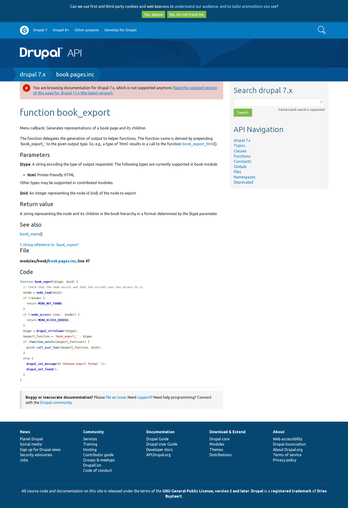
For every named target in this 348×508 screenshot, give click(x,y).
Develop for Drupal (120, 30)
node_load (43, 292)
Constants (242, 161)
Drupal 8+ (61, 30)
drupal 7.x (32, 74)
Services (90, 439)
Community (93, 432)
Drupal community (56, 402)
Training (90, 444)
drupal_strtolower (50, 331)
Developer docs (159, 449)
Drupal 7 (40, 30)
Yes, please (153, 14)
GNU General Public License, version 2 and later (205, 491)
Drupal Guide (157, 439)
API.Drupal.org (158, 455)
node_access (40, 314)
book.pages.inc (75, 74)
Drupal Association (289, 444)
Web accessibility (287, 439)
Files (237, 172)
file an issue (116, 397)
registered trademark (291, 491)
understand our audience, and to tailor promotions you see (226, 6)
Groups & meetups (99, 460)
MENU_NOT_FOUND (49, 303)
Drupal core (219, 439)
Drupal (257, 491)
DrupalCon (92, 465)
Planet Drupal (31, 439)
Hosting (90, 449)
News (25, 432)
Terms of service (287, 455)
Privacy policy (284, 460)
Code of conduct (97, 470)
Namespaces (244, 177)
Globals (240, 166)
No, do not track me (187, 14)
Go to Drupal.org (24, 30)
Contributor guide (98, 455)
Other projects (87, 30)
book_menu (30, 234)
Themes (216, 449)
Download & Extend (227, 432)
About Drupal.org (288, 449)
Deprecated (243, 182)
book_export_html (198, 144)
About (279, 432)
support (144, 397)
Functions (242, 156)
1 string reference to (49, 245)
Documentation (160, 432)
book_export (44, 281)
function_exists (42, 342)
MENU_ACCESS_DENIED (53, 320)
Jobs (24, 460)
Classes (240, 151)
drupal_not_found (40, 369)
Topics (239, 145)
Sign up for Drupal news (40, 449)
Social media (31, 444)
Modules (217, 444)
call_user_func (48, 347)
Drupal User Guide (161, 444)
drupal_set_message (41, 364)
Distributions (221, 455)
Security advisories (36, 455)
